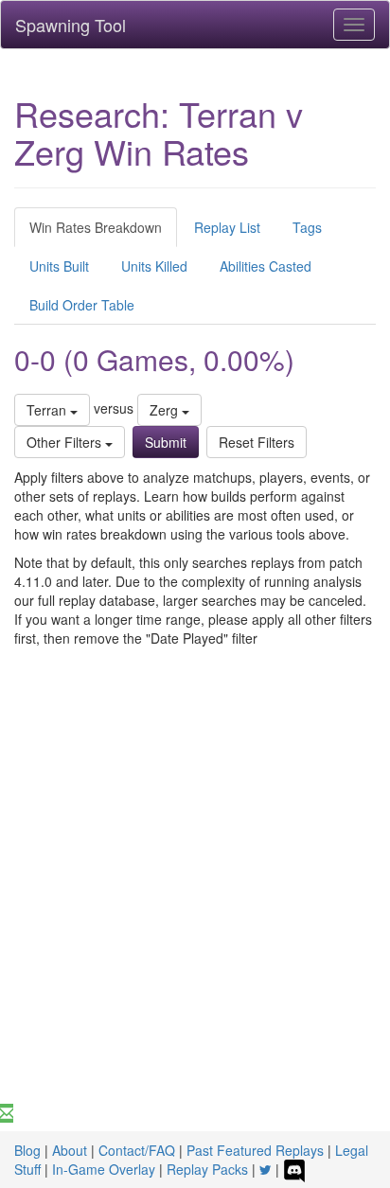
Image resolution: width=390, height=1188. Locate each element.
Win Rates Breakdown (95, 227)
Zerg (166, 409)
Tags (307, 227)
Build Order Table (81, 304)
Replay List (227, 227)
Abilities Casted (265, 266)
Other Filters (66, 442)
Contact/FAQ (136, 1150)
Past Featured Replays (255, 1150)
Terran (48, 409)
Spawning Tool (70, 24)
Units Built (59, 266)
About (69, 1150)
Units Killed (154, 266)
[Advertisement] (195, 899)
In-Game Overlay (103, 1169)
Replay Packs (207, 1169)
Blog (27, 1150)
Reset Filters (256, 442)
